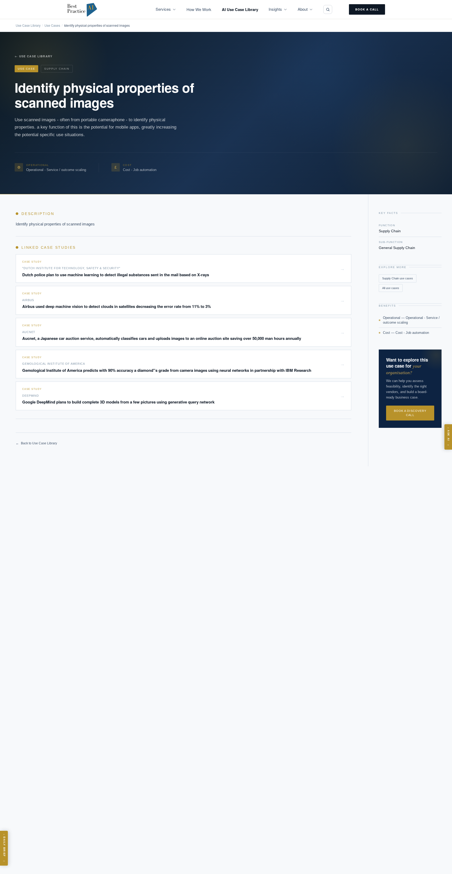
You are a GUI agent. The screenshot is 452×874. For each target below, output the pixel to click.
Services (163, 9)
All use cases (390, 288)
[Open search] (327, 9)
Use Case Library (28, 25)
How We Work (199, 9)
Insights (275, 9)
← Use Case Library (34, 56)
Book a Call (367, 9)
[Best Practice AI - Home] (82, 9)
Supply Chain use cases (397, 278)
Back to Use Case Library (36, 443)
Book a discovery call (410, 413)
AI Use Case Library (240, 9)
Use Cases (52, 25)
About (303, 9)
